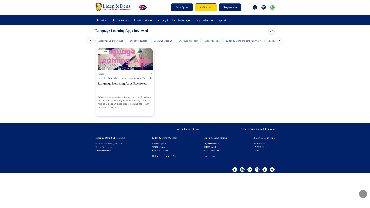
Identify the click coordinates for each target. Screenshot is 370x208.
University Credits (165, 20)
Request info (230, 7)
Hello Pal (117, 78)
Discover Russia (138, 40)
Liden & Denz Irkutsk (215, 137)
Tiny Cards (146, 78)
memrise (137, 78)
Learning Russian (163, 40)
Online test (206, 7)
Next (279, 40)
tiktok (264, 169)
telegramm (272, 169)
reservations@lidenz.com (261, 128)
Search (271, 31)
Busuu (100, 78)
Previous (90, 40)
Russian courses (120, 20)
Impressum (209, 156)
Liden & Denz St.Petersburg (110, 137)
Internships (184, 20)
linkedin (242, 169)
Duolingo (108, 78)
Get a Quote (181, 7)
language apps (127, 78)
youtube (249, 169)
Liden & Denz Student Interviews (244, 40)
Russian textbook (143, 20)
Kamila (101, 74)
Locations (102, 20)
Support (222, 20)
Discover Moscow (188, 40)
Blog (197, 20)
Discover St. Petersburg (110, 40)
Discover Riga (212, 40)
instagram (257, 169)
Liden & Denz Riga (264, 137)
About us (208, 20)
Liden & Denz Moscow (164, 137)
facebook (234, 169)
